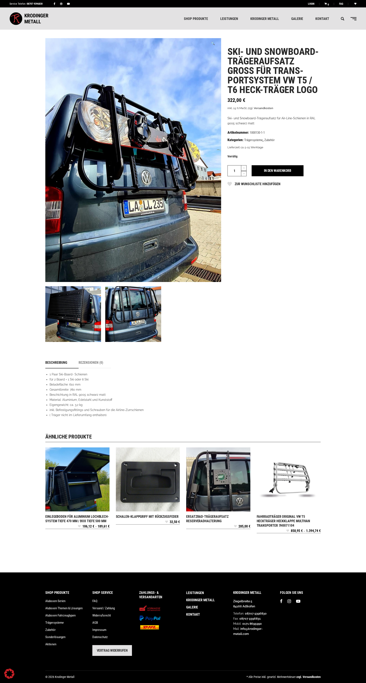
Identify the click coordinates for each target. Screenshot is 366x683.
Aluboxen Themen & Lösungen (64, 608)
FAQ (341, 3)
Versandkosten (263, 108)
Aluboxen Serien (55, 601)
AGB (95, 623)
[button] (213, 43)
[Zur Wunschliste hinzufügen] (79, 527)
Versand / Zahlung (103, 608)
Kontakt (193, 614)
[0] (325, 3)
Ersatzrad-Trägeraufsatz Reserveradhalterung (207, 519)
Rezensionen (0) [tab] (91, 363)
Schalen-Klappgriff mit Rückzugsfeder (147, 517)
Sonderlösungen (55, 637)
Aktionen (50, 644)
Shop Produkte (57, 593)
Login (311, 3)
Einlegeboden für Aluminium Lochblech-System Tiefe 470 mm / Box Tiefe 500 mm (77, 519)
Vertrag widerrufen (112, 650)
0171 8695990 (252, 623)
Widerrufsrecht (101, 615)
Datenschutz (100, 637)
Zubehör (269, 140)
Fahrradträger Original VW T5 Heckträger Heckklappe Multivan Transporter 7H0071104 (283, 521)
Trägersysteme (253, 140)
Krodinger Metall (200, 600)
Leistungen (195, 593)
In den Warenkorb (277, 171)
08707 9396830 (35, 3)
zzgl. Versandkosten (308, 677)
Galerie (192, 607)
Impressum (99, 630)
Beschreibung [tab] (56, 363)
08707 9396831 (250, 618)
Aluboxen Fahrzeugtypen (60, 615)
